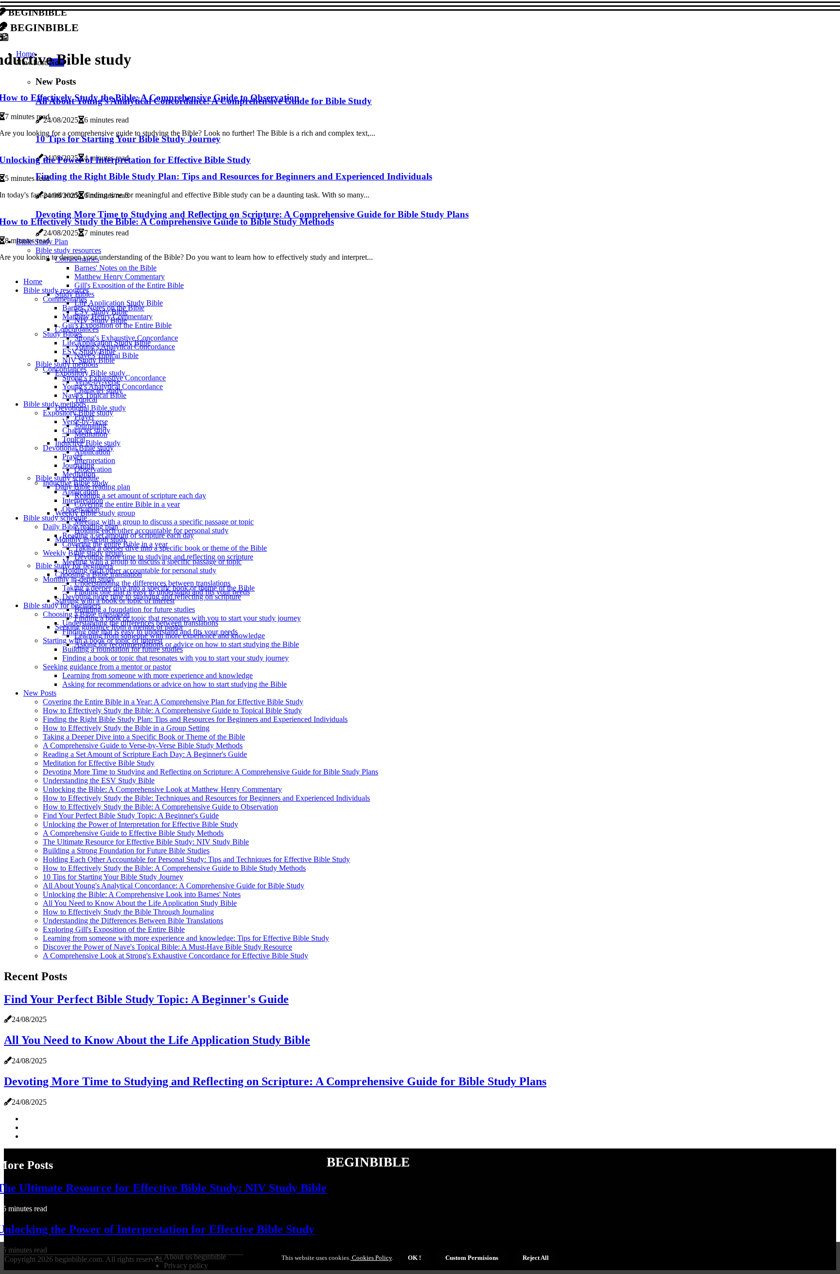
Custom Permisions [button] (471, 1257)
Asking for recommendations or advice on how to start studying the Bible (186, 644)
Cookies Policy (371, 1257)
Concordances (65, 369)
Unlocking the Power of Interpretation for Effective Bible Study (140, 824)
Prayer (72, 456)
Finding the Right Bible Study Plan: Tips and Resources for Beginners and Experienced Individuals (195, 719)
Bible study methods (54, 404)
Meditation (78, 474)
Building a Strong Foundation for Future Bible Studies (126, 850)
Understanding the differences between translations (140, 623)
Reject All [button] (536, 1257)
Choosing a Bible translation (86, 614)
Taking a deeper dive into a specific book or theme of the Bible (170, 548)
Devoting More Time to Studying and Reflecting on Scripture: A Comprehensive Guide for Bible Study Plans (210, 772)
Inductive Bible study (75, 483)
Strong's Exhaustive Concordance (114, 378)
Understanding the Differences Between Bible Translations (133, 920)
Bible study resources (56, 290)
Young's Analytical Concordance (112, 386)
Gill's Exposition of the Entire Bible (129, 285)
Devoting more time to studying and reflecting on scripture (151, 596)
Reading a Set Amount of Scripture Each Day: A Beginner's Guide (145, 754)
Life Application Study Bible (106, 343)
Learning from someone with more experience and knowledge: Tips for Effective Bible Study (186, 938)
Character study (86, 430)
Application (92, 452)
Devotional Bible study (78, 448)
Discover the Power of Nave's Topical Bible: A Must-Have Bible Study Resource (167, 947)
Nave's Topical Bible (94, 395)
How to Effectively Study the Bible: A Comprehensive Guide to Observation (160, 807)
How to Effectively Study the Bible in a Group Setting (126, 728)
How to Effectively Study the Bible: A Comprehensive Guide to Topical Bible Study (172, 710)
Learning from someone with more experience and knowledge (157, 675)
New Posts (39, 693)
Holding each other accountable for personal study (139, 570)
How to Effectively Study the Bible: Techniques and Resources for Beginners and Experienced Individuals (206, 798)
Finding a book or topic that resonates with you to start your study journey (175, 658)
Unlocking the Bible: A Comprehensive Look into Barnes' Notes (142, 894)
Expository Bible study (78, 413)
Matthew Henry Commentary (119, 276)
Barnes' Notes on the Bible (103, 308)
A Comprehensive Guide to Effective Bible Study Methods (133, 833)
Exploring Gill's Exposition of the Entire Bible (114, 929)
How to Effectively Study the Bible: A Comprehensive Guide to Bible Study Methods (174, 868)
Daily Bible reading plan (80, 526)
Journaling (78, 465)
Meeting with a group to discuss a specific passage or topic (164, 522)
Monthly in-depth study (79, 579)
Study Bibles (62, 334)
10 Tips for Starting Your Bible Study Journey (113, 877)
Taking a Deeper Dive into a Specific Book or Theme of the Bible (144, 737)
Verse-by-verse (85, 421)
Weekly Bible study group (83, 553)
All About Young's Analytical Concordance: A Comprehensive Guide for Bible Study (173, 885)
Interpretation (94, 460)
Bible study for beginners (62, 605)
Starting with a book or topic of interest (102, 640)
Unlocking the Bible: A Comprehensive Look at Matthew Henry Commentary (162, 789)
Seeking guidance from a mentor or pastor (107, 667)
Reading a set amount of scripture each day (140, 495)
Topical (73, 439)
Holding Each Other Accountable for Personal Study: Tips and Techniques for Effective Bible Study (196, 859)
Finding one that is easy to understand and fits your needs (150, 632)
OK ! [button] (414, 1257)
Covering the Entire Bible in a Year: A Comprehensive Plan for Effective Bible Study (173, 702)
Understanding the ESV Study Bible (99, 780)
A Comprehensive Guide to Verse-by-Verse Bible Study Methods (143, 745)
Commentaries (65, 299)
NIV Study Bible (88, 360)
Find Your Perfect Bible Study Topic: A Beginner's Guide (131, 815)
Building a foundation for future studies (134, 609)
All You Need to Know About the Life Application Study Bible (140, 903)
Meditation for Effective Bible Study (99, 763)
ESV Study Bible (89, 351)
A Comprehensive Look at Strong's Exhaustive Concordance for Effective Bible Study (175, 955)
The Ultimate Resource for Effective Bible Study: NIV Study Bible (146, 842)
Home (32, 281)
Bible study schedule (55, 518)
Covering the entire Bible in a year (127, 504)
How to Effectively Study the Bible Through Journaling (128, 912)
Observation (81, 509)
